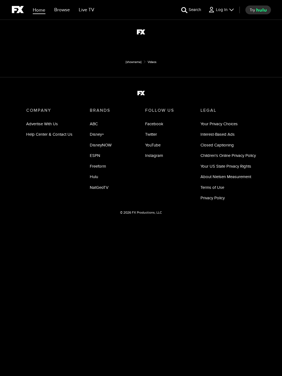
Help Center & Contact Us (49, 134)
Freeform (98, 166)
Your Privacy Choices (219, 124)
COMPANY (38, 110)
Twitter (151, 134)
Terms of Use (212, 187)
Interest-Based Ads (217, 134)
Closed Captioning (217, 145)
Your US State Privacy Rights (225, 166)
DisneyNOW (101, 145)
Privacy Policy (212, 198)
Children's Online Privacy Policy (228, 155)
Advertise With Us (42, 124)
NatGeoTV (99, 187)
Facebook (154, 124)
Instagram (154, 155)
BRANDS (100, 110)
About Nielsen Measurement (225, 176)
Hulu (94, 176)
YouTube (153, 145)
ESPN (95, 155)
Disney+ (97, 134)
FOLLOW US (159, 110)
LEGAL (208, 110)
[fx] (18, 10)
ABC (94, 124)
